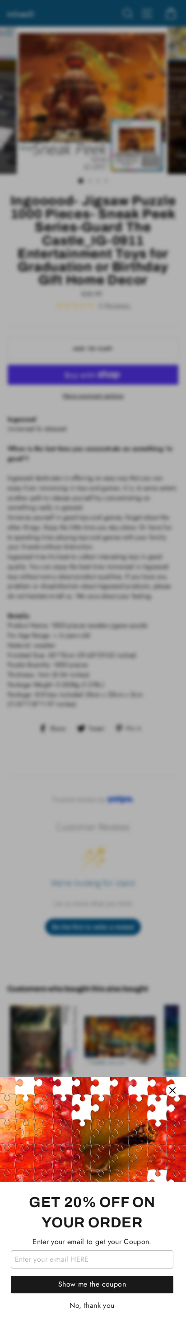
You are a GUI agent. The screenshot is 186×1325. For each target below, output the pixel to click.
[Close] (172, 1090)
